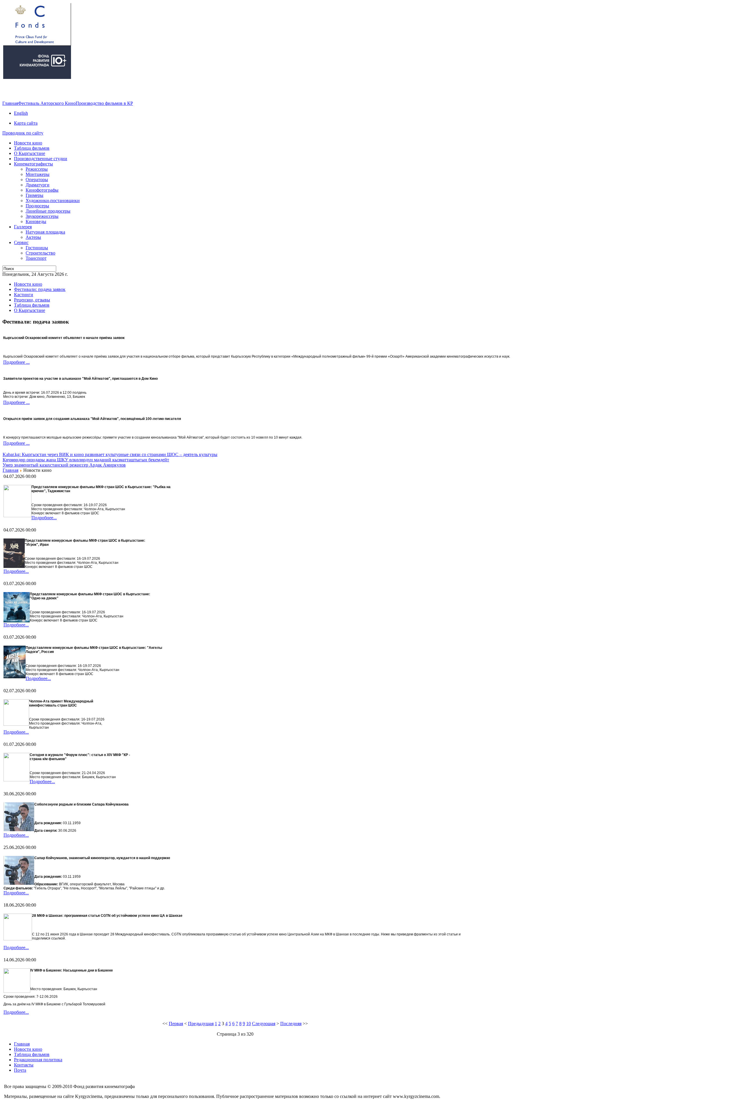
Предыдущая (201, 1023)
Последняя (290, 1023)
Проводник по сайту (22, 132)
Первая (176, 1023)
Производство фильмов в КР (104, 103)
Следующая (263, 1023)
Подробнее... (44, 517)
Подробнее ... (16, 362)
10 (248, 1023)
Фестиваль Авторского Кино (47, 103)
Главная (10, 103)
